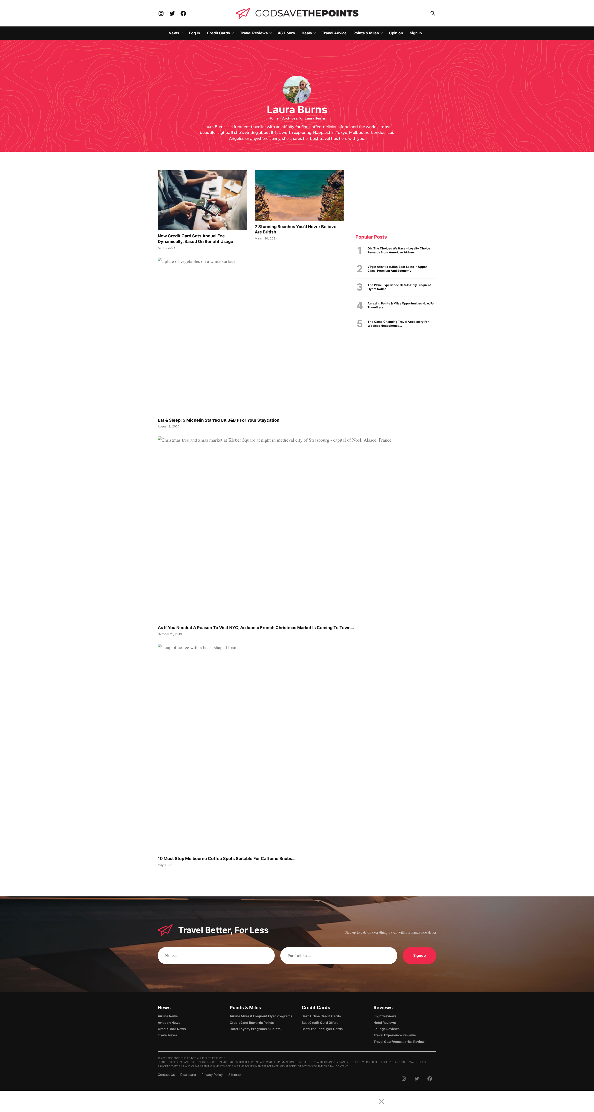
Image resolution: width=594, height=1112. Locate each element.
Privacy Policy (212, 1074)
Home (273, 118)
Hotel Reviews (385, 1023)
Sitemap (234, 1074)
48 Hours (286, 33)
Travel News (167, 1035)
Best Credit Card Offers (320, 1023)
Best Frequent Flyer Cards (322, 1029)
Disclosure (188, 1074)
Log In (194, 33)
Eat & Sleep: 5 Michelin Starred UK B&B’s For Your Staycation (218, 420)
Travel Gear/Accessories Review (399, 1042)
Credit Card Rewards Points (252, 1023)
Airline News (168, 1016)
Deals (307, 33)
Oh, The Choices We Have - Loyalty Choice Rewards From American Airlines (399, 250)
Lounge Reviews (387, 1029)
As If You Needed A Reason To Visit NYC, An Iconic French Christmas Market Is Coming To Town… (256, 627)
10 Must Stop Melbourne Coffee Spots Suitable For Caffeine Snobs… (226, 858)
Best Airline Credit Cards (321, 1016)
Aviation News (169, 1023)
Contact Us (166, 1074)
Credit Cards (218, 33)
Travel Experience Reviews (395, 1035)
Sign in (416, 33)
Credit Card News (172, 1029)
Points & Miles (366, 33)
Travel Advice (334, 33)
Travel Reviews (254, 33)
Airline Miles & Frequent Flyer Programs (261, 1016)
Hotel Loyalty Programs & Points (255, 1029)
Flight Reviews (385, 1016)
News (174, 33)
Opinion (396, 33)
